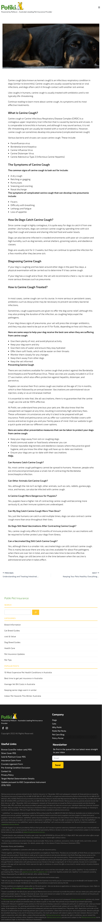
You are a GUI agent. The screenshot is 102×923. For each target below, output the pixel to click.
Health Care (9, 648)
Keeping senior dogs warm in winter (20, 690)
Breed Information (12, 624)
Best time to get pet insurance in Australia (23, 678)
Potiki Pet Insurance (16, 598)
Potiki (13, 407)
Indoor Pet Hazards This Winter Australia (22, 696)
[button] (99, 7)
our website (80, 421)
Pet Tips (8, 660)
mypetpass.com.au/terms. (10, 824)
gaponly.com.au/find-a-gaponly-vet (34, 872)
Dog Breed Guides (12, 642)
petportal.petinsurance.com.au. (34, 832)
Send (58, 765)
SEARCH (7, 605)
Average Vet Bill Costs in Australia (19, 684)
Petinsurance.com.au (10, 899)
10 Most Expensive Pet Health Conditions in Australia (28, 672)
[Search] (35, 612)
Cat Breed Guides (12, 630)
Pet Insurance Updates (14, 654)
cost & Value (10, 636)
